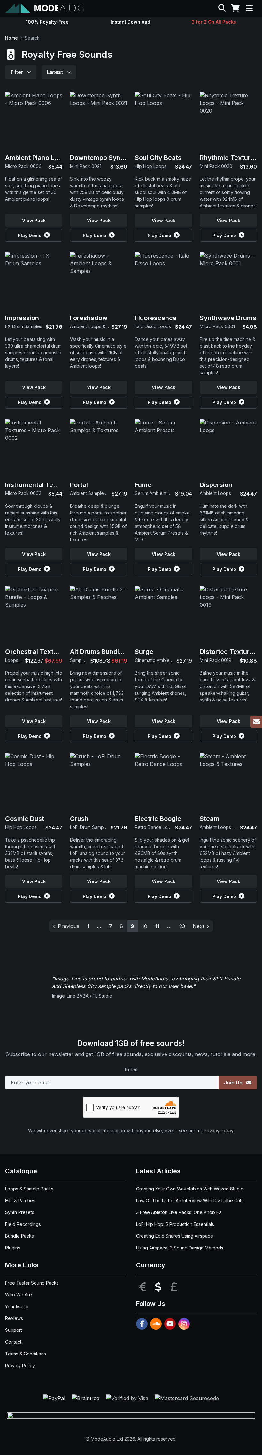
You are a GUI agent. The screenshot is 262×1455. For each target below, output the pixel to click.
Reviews (14, 1318)
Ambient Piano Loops (37, 157)
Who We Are (18, 1294)
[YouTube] (170, 1324)
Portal (79, 485)
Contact (13, 1342)
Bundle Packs (19, 1236)
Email (131, 1069)
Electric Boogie (158, 818)
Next (198, 926)
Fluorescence (156, 318)
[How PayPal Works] (55, 1398)
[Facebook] (142, 1324)
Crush (79, 818)
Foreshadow (89, 318)
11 (157, 926)
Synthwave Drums (228, 318)
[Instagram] (184, 1324)
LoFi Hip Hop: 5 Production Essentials (175, 1224)
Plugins (12, 1247)
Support (13, 1330)
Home (11, 38)
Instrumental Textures (39, 485)
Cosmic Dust (24, 818)
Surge (144, 652)
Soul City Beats (158, 157)
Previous (68, 926)
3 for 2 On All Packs (214, 22)
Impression (22, 318)
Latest (55, 72)
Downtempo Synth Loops (108, 157)
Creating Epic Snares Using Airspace (174, 1236)
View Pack (34, 220)
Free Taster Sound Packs (32, 1283)
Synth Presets (19, 1212)
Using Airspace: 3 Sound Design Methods (179, 1247)
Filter (18, 72)
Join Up (234, 1082)
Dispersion (216, 485)
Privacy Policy (218, 1130)
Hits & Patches (20, 1200)
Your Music (16, 1306)
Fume (143, 485)
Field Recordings (23, 1224)
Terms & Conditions (25, 1353)
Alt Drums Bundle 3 (99, 652)
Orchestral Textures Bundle (47, 652)
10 (144, 926)
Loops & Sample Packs (29, 1188)
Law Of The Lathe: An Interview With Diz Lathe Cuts (189, 1200)
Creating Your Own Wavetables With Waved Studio (189, 1188)
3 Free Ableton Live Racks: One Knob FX (179, 1212)
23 (182, 926)
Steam (210, 818)
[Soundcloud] (156, 1324)
